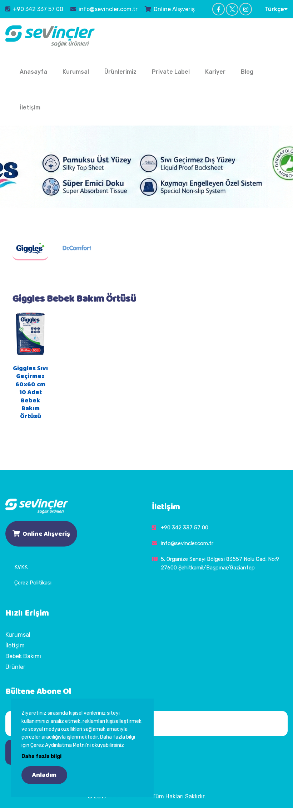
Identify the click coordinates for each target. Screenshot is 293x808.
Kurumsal (76, 71)
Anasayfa (33, 71)
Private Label (171, 71)
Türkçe (274, 9)
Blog (247, 71)
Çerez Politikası (32, 582)
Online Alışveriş (174, 9)
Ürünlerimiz (120, 71)
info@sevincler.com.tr (108, 9)
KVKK (21, 567)
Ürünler (15, 666)
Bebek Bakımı (23, 656)
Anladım (44, 775)
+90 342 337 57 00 (38, 9)
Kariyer (215, 71)
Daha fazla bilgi (41, 756)
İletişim (30, 107)
